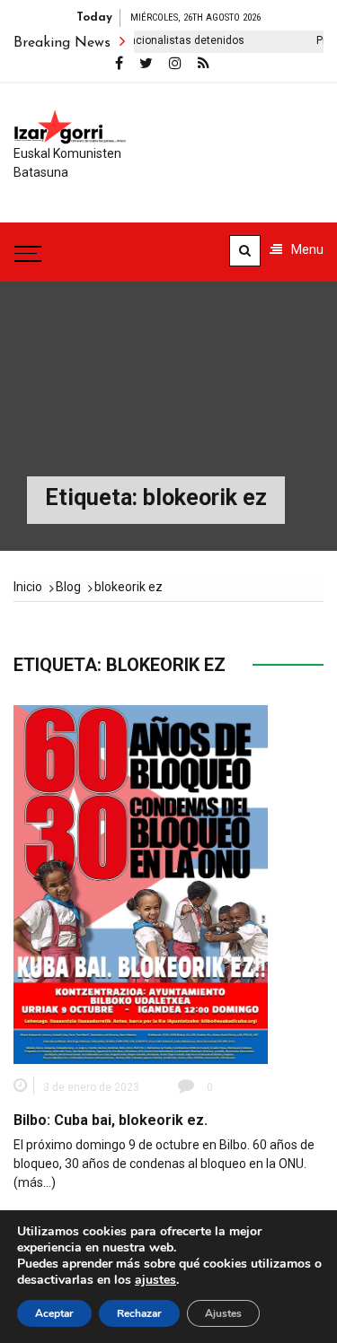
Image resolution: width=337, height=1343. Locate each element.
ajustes (155, 1280)
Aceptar (54, 1313)
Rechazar (139, 1313)
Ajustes (223, 1313)
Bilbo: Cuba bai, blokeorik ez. (110, 1120)
